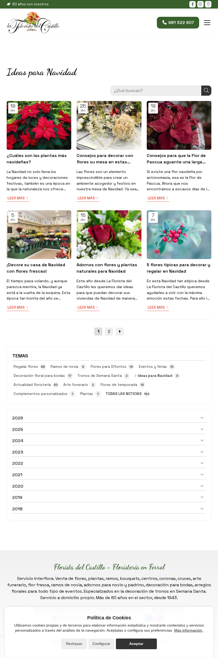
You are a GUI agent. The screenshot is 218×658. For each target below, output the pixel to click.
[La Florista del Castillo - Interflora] (33, 23)
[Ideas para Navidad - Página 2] (120, 332)
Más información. (188, 630)
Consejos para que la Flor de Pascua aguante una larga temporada (176, 159)
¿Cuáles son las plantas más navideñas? (37, 159)
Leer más (16, 198)
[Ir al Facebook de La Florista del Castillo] (192, 4)
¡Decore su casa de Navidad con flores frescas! (36, 268)
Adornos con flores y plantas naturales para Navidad (107, 268)
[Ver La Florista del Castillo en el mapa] (208, 4)
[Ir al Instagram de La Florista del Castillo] (200, 4)
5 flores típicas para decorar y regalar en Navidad (178, 268)
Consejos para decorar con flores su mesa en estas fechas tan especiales (105, 159)
